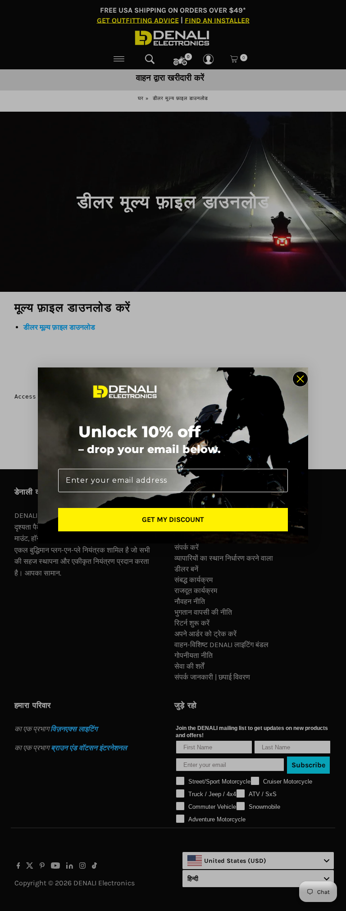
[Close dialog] (300, 379)
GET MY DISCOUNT (173, 519)
